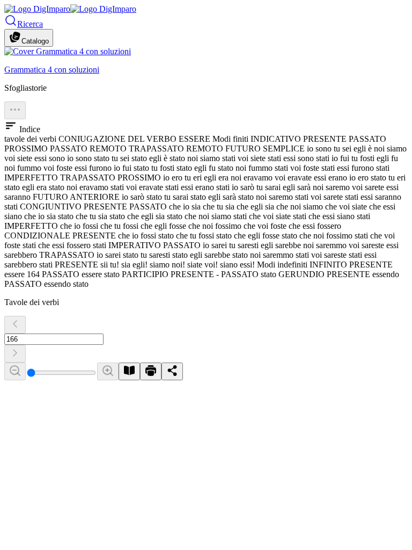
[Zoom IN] (108, 371)
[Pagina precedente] (15, 325)
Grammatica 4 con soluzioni (51, 69)
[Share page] (172, 371)
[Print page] (150, 371)
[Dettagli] (15, 110)
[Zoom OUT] (15, 371)
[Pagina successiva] (15, 354)
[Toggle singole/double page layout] (129, 371)
